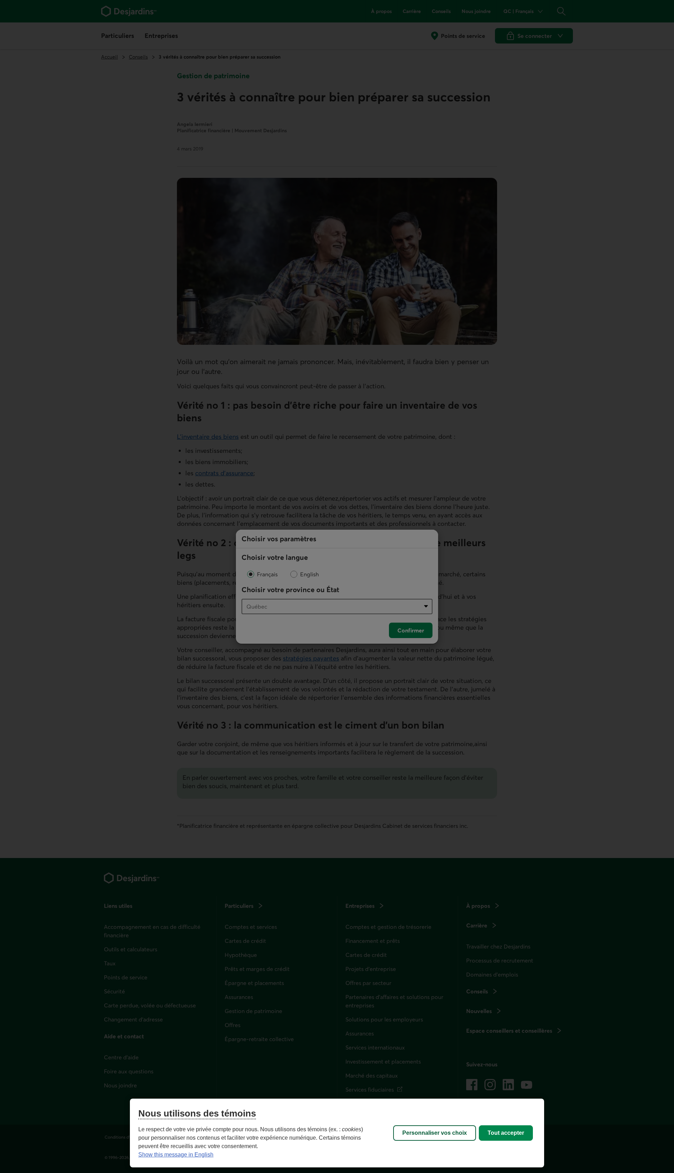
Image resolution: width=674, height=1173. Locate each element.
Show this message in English (175, 1155)
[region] (337, 1133)
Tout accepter (506, 1133)
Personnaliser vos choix (434, 1133)
